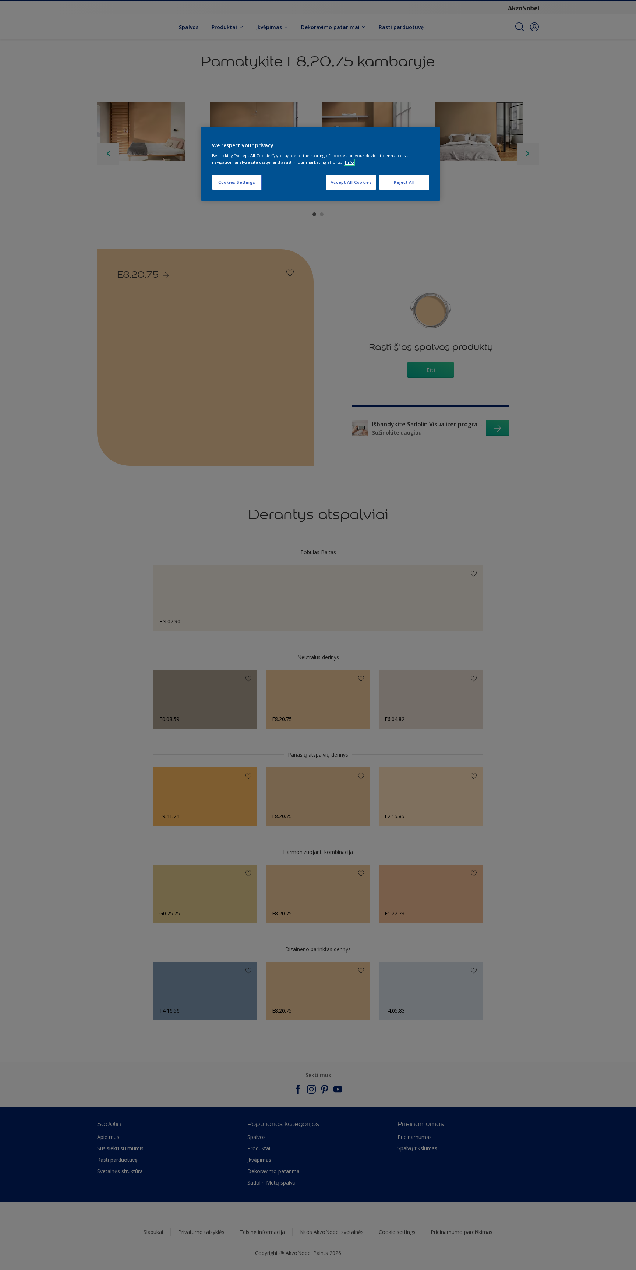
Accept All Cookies (351, 182)
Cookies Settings (236, 182)
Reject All (404, 182)
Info (349, 162)
